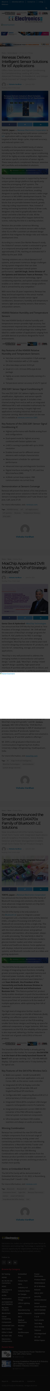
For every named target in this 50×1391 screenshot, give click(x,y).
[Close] (48, 674)
